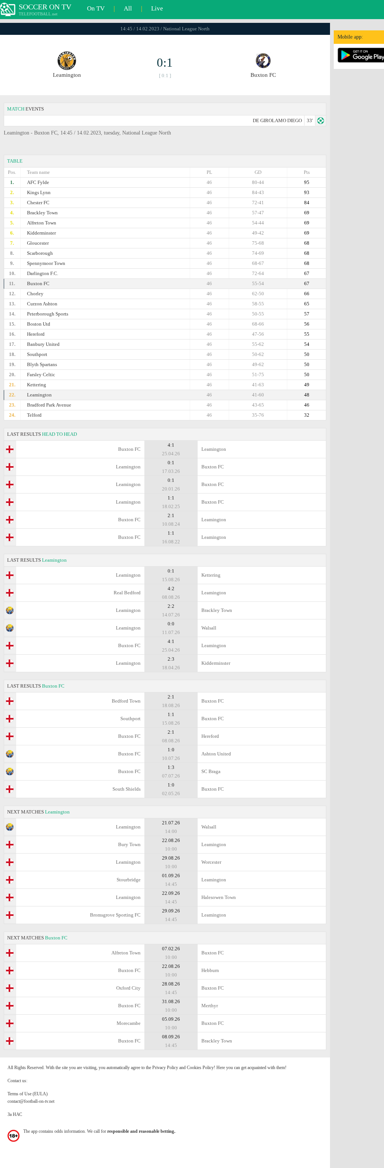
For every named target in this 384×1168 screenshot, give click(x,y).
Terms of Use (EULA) (28, 1093)
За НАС (15, 1114)
